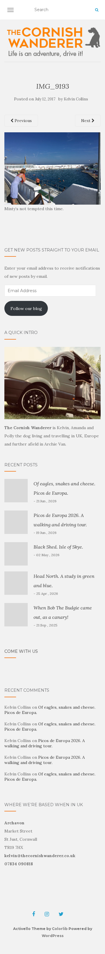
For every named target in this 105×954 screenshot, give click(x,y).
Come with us (21, 651)
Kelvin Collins (76, 99)
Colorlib (60, 928)
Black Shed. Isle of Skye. (58, 547)
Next (86, 120)
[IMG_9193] (52, 168)
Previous (22, 120)
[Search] (97, 10)
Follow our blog (26, 308)
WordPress (53, 936)
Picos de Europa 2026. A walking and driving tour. (44, 743)
